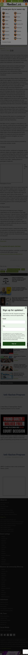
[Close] (26, 308)
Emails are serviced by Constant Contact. (10, 339)
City (4, 326)
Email (4, 318)
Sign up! (14, 344)
